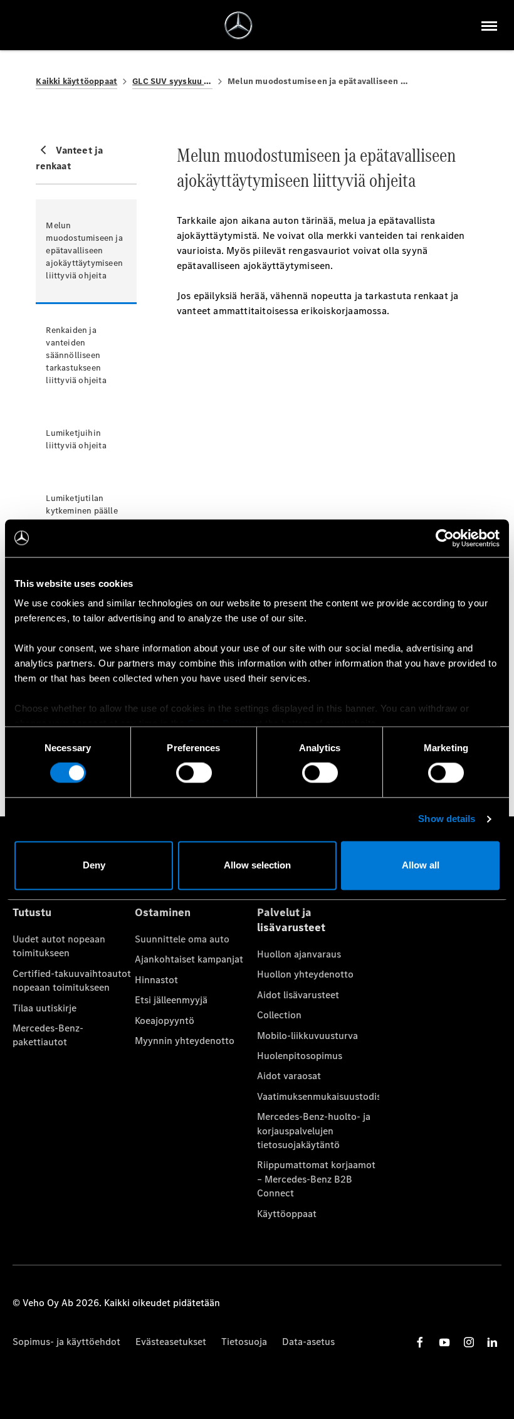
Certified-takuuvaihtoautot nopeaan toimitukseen (72, 980)
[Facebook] (419, 1342)
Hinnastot (156, 979)
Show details (446, 819)
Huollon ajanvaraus (299, 954)
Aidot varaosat (289, 1075)
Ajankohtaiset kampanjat (189, 959)
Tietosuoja (244, 1341)
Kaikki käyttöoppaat (76, 81)
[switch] (194, 773)
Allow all (420, 865)
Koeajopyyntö (164, 1020)
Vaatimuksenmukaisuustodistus (318, 1096)
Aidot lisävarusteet (298, 994)
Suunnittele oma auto (182, 939)
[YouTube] (444, 1342)
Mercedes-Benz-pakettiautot (48, 1034)
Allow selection (257, 865)
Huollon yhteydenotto (305, 974)
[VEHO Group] (238, 25)
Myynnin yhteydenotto (184, 1040)
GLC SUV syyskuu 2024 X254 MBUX (172, 81)
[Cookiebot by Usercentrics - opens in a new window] (445, 538)
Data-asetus (308, 1341)
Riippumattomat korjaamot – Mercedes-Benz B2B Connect (316, 1179)
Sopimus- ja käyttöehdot (66, 1341)
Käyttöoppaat (287, 1213)
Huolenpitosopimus (299, 1055)
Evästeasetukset (170, 1341)
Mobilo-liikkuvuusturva (307, 1035)
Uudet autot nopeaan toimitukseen (59, 945)
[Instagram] (468, 1342)
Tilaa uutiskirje (44, 1008)
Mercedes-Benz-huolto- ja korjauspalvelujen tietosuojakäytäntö (313, 1130)
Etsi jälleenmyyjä (171, 999)
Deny (94, 865)
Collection (279, 1014)
